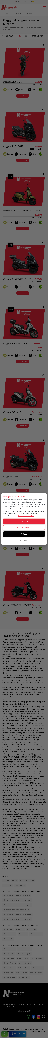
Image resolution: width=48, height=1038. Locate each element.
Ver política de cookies (26, 516)
